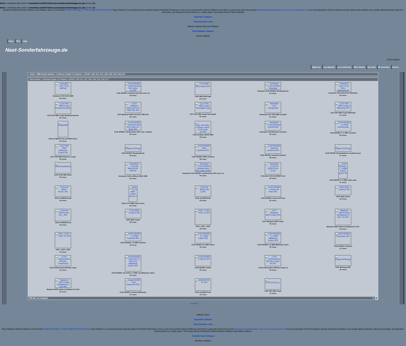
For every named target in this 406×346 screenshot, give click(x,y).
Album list (316, 67)
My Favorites (384, 67)
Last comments (344, 67)
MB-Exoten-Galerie (45, 74)
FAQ (18, 41)
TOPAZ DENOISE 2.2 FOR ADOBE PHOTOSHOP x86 (89, 10)
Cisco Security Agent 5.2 (296, 10)
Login (24, 41)
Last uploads (329, 67)
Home (11, 41)
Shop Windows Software (203, 31)
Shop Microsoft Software (203, 336)
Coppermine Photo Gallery (207, 303)
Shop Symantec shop (203, 22)
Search (395, 67)
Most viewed (359, 67)
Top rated (371, 67)
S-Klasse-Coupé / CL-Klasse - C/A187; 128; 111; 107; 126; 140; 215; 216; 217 (90, 74)
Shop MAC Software (203, 17)
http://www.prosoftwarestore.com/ (271, 10)
